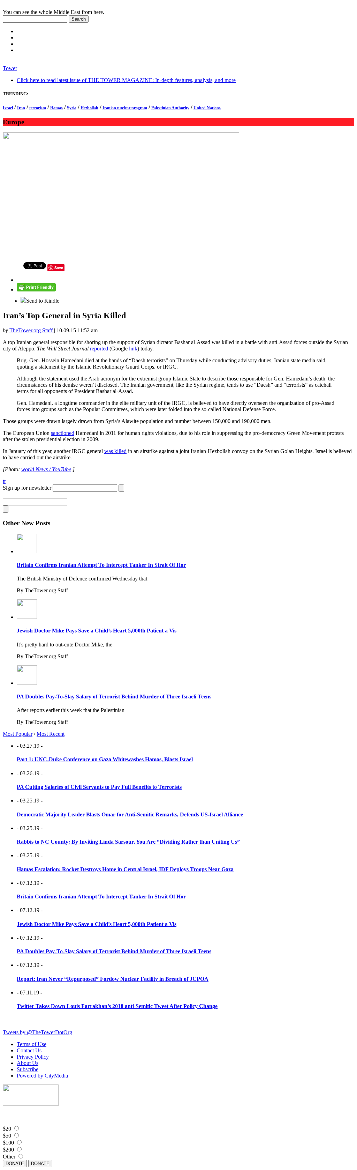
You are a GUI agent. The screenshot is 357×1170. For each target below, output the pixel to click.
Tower (10, 68)
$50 (7, 1136)
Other (9, 1157)
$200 (8, 1150)
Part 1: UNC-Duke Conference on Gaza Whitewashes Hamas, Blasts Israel (105, 759)
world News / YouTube (46, 469)
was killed (115, 451)
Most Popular (17, 734)
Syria (71, 107)
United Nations (207, 107)
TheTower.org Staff (31, 330)
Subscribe (27, 1069)
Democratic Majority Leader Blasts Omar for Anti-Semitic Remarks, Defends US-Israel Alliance (130, 814)
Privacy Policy (33, 1057)
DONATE (15, 1163)
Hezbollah (89, 107)
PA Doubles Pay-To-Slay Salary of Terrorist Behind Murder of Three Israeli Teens (114, 696)
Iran (21, 107)
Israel (8, 107)
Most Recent (50, 734)
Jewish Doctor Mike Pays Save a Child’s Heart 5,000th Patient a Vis (96, 631)
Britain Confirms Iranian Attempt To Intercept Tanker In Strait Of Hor (101, 565)
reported (99, 348)
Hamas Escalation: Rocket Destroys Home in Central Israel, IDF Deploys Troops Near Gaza (125, 869)
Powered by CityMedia (42, 1076)
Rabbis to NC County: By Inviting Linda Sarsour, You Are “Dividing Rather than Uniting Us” (128, 842)
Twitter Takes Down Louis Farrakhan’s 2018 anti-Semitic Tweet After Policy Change (117, 1006)
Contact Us (29, 1050)
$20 (7, 1129)
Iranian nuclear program (124, 107)
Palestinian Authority (170, 107)
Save (58, 267)
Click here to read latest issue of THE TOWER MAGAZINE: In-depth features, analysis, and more (126, 80)
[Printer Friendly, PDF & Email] (36, 289)
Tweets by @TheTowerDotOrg (37, 1032)
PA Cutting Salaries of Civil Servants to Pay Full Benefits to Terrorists (99, 787)
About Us (27, 1063)
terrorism (37, 107)
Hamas (56, 107)
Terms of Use (31, 1044)
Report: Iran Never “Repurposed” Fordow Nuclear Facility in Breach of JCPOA (112, 979)
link (133, 348)
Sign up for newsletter (27, 488)
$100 (8, 1143)
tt (4, 481)
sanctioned (62, 433)
